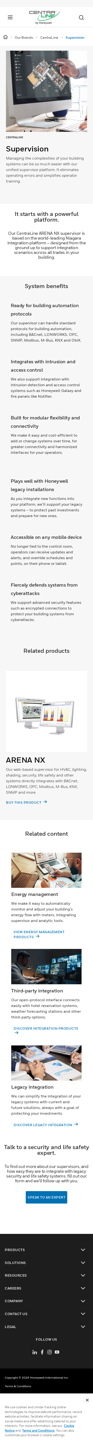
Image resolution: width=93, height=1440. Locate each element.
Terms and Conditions (38, 1430)
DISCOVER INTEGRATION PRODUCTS (46, 1028)
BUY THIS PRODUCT (24, 802)
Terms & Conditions (18, 1386)
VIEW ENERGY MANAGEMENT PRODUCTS (39, 934)
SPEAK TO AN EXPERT (46, 1197)
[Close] (87, 1400)
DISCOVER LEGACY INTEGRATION (43, 1125)
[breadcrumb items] (5, 37)
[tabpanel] (46, 125)
